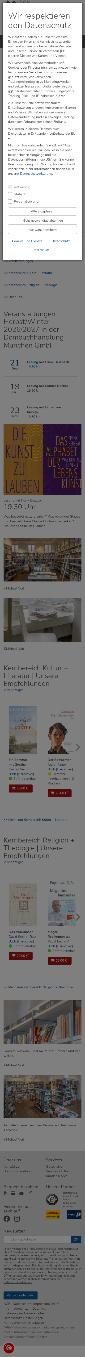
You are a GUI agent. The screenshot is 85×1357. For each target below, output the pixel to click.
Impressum (41, 250)
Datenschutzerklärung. (36, 173)
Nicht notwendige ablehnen (42, 220)
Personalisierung (26, 201)
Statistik (20, 194)
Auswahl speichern (43, 230)
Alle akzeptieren (42, 211)
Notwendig (22, 187)
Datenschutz (60, 241)
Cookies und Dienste (27, 241)
